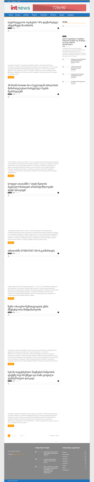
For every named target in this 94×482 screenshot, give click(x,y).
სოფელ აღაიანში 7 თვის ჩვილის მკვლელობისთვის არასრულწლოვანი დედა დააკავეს (30, 186)
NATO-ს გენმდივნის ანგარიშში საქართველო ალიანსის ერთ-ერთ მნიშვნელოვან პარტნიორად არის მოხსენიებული (51, 469)
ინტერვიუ (14, 1)
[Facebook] (85, 1)
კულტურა (61, 14)
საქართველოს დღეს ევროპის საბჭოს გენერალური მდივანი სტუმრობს (51, 453)
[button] (84, 15)
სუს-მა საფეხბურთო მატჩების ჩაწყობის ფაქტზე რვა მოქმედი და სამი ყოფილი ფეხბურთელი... (73, 41)
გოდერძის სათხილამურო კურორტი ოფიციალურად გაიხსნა (50, 461)
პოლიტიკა (17, 14)
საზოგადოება (43, 14)
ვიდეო (9, 1)
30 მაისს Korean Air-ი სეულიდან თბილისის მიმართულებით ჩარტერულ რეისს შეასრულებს (33, 88)
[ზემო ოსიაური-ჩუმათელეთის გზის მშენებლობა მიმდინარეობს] (33, 331)
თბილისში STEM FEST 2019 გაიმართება (31, 250)
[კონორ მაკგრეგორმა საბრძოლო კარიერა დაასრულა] (66, 68)
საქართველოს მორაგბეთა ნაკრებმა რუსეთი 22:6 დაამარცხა (77, 76)
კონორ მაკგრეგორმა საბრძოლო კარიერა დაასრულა (76, 68)
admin (13, 28)
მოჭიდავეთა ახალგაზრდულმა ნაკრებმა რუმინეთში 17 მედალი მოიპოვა (78, 61)
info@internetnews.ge (18, 454)
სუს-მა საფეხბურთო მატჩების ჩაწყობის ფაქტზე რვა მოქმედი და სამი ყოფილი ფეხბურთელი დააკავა (31, 375)
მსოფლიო (34, 14)
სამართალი (53, 14)
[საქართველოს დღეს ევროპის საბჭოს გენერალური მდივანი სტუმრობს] (38, 453)
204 (21, 435)
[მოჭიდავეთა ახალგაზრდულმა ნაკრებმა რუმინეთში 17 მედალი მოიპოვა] (66, 61)
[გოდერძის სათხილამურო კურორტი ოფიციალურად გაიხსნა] (38, 461)
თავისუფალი (70, 14)
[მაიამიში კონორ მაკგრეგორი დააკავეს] (66, 83)
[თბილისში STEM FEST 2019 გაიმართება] (33, 270)
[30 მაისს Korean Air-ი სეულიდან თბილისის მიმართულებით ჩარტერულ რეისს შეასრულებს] (33, 128)
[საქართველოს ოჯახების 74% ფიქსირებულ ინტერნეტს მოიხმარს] (33, 46)
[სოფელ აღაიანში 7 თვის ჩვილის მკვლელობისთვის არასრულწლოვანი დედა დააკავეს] (33, 212)
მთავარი (11, 14)
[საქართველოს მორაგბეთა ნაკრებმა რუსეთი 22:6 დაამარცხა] (66, 76)
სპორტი (18, 1)
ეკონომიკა (26, 14)
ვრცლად (11, 77)
